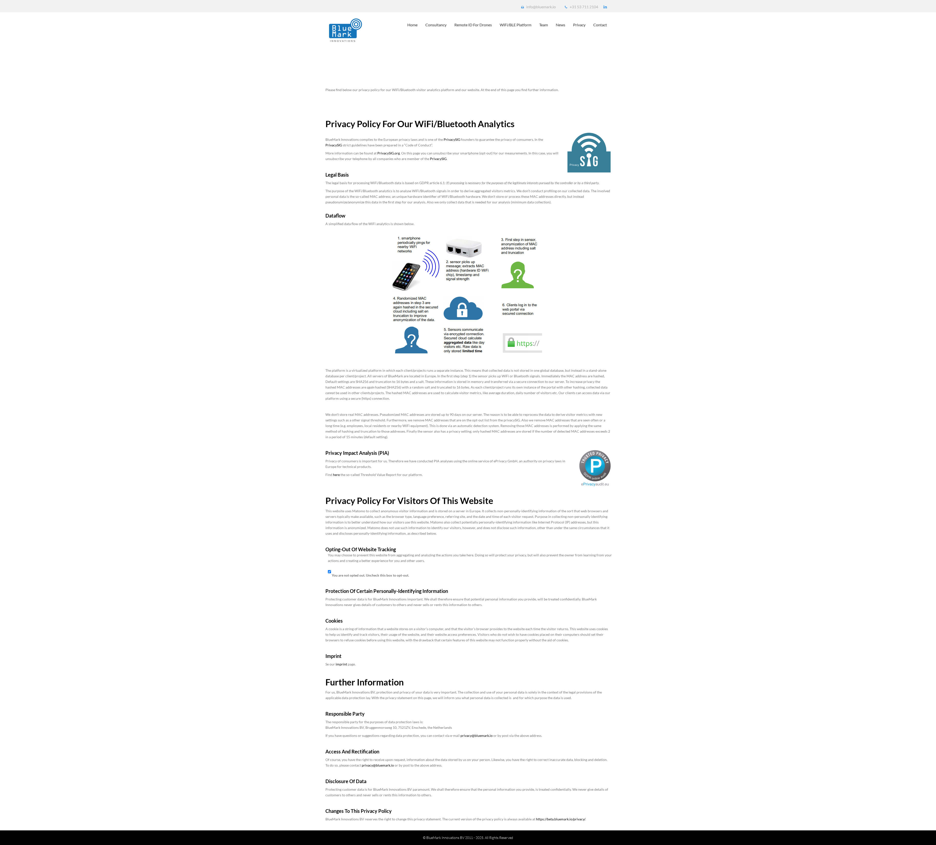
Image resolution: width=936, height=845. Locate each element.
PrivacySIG (452, 139)
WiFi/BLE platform (515, 24)
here (336, 475)
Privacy (579, 24)
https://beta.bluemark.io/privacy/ (560, 819)
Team (543, 24)
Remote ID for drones (473, 24)
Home (412, 24)
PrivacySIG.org (388, 153)
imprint (341, 664)
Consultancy (436, 24)
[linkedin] (605, 7)
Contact (600, 24)
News (560, 24)
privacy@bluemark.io (476, 735)
